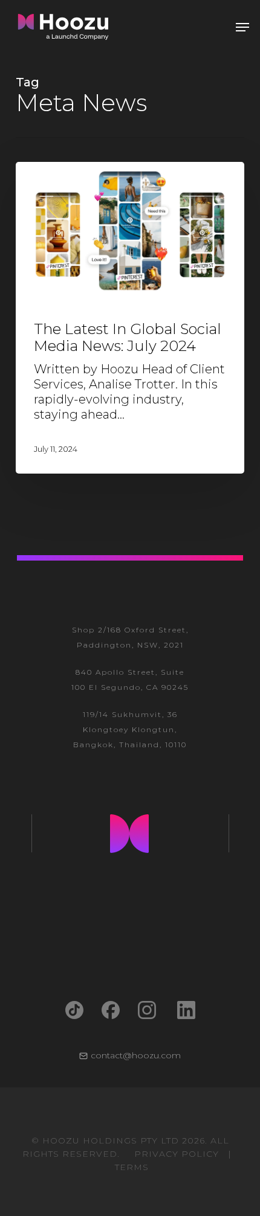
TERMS (132, 1167)
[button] (242, 27)
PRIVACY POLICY (176, 1153)
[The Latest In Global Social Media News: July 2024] (130, 318)
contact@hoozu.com (136, 1055)
